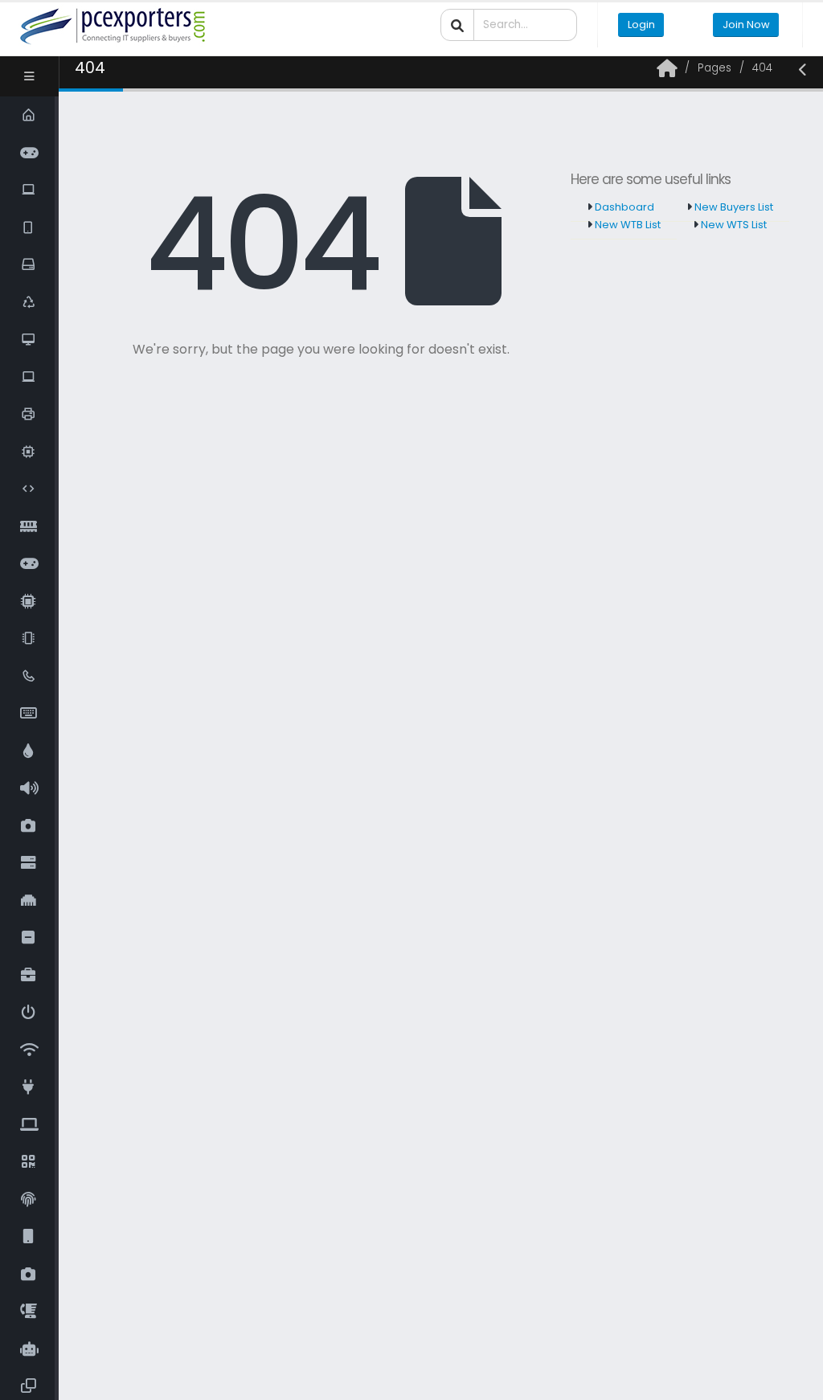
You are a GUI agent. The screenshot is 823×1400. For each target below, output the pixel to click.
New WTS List (732, 224)
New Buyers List (732, 207)
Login (641, 24)
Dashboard (623, 207)
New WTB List (626, 224)
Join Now (746, 24)
